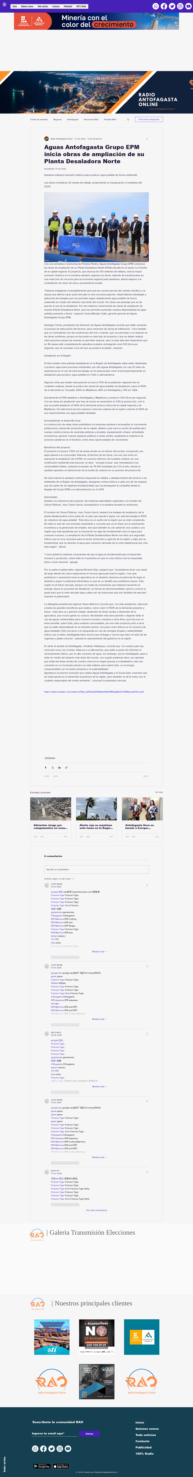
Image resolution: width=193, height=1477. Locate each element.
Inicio (139, 1422)
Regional (57, 119)
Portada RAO (110, 119)
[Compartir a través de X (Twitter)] (52, 767)
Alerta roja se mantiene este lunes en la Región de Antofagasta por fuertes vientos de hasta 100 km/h (96, 826)
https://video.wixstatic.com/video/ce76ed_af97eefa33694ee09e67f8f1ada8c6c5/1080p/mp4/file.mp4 (94, 692)
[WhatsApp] (155, 6)
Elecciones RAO (91, 119)
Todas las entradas (39, 119)
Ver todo (159, 792)
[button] (128, 119)
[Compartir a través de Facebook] (45, 767)
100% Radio (144, 1453)
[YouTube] (188, 6)
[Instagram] (180, 6)
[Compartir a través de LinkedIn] (59, 767)
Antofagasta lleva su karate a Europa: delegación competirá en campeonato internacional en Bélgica (142, 826)
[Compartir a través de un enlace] (66, 767)
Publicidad (143, 1447)
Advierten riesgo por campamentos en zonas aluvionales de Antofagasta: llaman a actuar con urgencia (50, 826)
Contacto (142, 1441)
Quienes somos (147, 1428)
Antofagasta (72, 119)
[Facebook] (164, 6)
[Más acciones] (147, 138)
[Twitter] (172, 6)
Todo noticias (145, 1435)
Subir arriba (4, 1464)
